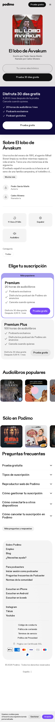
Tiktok (9, 611)
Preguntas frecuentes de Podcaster (25, 575)
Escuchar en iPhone (16, 589)
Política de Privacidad (27, 638)
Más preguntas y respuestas (18, 528)
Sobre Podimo (13, 544)
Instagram (11, 607)
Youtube (10, 615)
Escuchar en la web (16, 597)
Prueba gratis (37, 4)
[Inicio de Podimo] (8, 4)
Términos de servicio (27, 633)
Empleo (10, 549)
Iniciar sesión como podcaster (22, 571)
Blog (8, 553)
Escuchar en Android (17, 593)
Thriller (8, 254)
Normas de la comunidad (19, 579)
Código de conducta (27, 625)
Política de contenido (27, 629)
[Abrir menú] (50, 4)
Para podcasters (15, 567)
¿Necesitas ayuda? (16, 557)
